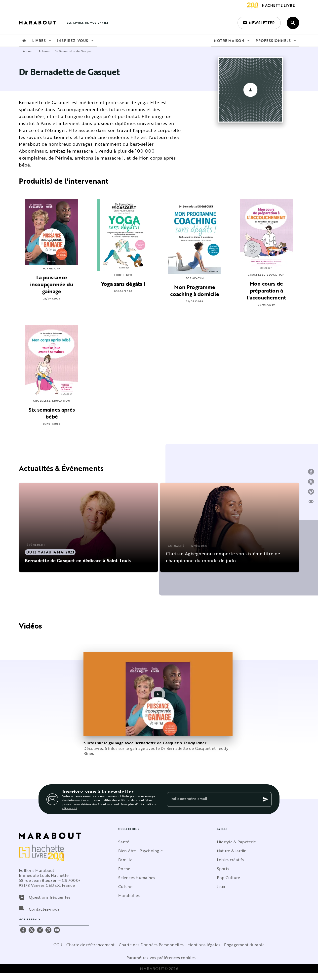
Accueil (28, 51)
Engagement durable (244, 945)
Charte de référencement (90, 945)
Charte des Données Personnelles (151, 945)
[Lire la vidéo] (158, 694)
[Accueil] (40, 23)
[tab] (24, 41)
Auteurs (44, 51)
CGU (57, 945)
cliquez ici (69, 808)
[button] (259, 23)
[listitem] (23, 930)
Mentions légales (204, 945)
